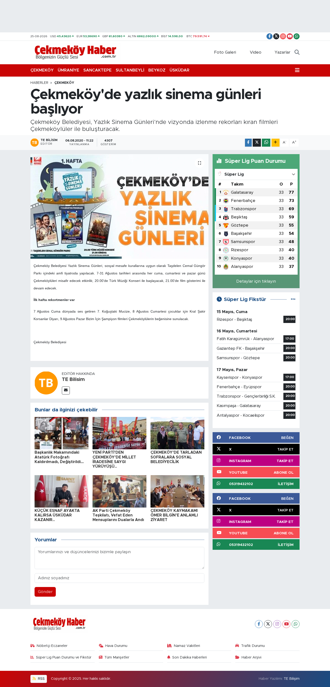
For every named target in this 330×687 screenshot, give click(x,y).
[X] (268, 624)
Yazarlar (282, 52)
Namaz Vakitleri (187, 646)
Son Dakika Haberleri (189, 657)
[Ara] (297, 52)
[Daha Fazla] (276, 143)
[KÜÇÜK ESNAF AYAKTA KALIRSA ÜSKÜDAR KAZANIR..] (61, 491)
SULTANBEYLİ (130, 70)
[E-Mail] (66, 390)
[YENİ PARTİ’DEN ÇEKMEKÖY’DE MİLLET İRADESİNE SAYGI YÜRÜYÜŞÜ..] (119, 433)
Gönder (45, 592)
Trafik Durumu (253, 646)
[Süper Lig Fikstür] (293, 299)
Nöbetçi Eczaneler (51, 646)
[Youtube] (286, 624)
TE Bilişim (292, 678)
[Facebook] (259, 624)
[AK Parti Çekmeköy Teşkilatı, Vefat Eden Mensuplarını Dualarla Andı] (119, 491)
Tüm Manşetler (116, 657)
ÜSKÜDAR (179, 70)
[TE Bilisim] (46, 382)
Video (255, 52)
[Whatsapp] (296, 624)
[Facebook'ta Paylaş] (248, 143)
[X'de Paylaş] (257, 143)
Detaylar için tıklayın (256, 281)
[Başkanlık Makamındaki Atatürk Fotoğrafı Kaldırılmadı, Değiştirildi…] (61, 433)
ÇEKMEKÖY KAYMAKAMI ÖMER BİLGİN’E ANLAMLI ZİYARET (174, 515)
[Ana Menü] (297, 70)
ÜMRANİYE (68, 70)
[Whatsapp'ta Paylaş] (266, 143)
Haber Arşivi (251, 657)
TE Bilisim (73, 379)
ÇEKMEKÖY (42, 70)
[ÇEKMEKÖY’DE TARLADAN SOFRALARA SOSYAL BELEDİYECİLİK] (177, 433)
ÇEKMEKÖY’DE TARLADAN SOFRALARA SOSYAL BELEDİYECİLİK (176, 457)
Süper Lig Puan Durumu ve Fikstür (63, 657)
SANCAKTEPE (97, 70)
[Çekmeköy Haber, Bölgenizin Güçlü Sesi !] (75, 52)
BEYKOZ (156, 70)
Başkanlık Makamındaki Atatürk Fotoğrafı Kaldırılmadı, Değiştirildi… (59, 457)
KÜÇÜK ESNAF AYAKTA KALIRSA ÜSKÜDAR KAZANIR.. (57, 515)
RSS (41, 678)
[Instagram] (277, 624)
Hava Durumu (116, 646)
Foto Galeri (225, 52)
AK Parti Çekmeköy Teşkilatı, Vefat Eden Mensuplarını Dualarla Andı (118, 515)
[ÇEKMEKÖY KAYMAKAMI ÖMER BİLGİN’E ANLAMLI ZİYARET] (177, 491)
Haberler (39, 83)
